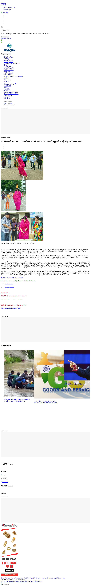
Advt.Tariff (24, 578)
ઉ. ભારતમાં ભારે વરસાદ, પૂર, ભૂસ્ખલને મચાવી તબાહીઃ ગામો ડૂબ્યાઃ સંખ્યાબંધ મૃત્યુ (17, 400)
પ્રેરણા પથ (7, 90)
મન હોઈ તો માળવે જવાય (11, 94)
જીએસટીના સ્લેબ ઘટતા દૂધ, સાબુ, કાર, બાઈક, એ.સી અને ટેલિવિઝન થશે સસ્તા (45, 401)
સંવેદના (6, 81)
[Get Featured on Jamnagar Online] (9, 575)
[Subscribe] (4, 12)
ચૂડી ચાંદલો (7, 66)
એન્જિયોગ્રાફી (8, 73)
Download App (51, 578)
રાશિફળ (6, 58)
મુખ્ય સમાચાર (8, 103)
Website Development (7, 581)
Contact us (43, 578)
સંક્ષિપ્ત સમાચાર (9, 70)
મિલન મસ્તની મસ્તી (10, 84)
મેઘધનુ (6, 78)
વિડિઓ (6, 65)
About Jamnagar (15, 578)
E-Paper (31, 578)
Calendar (3, 3)
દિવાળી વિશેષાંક (8, 57)
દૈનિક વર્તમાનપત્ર (9, 7)
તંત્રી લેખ (7, 71)
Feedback (36, 578)
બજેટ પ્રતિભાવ (8, 62)
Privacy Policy (61, 578)
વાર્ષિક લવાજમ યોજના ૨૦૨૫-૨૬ (13, 76)
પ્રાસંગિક (7, 89)
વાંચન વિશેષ (7, 86)
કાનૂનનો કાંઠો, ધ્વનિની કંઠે (11, 63)
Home (2, 578)
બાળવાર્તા (6, 97)
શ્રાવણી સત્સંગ (8, 60)
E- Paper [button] (3, 4)
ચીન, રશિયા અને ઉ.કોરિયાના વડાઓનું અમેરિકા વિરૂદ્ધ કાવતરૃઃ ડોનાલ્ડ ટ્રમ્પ (75, 383)
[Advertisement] (46, 121)
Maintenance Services (22, 581)
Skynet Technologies (36, 581)
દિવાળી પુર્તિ (7, 9)
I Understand (4, 37)
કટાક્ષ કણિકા (8, 95)
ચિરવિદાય (7, 98)
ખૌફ (5, 87)
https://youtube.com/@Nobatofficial (10, 308)
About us (7, 578)
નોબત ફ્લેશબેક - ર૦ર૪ (11, 92)
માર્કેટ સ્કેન (7, 79)
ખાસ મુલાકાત (8, 74)
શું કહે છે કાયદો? (9, 68)
